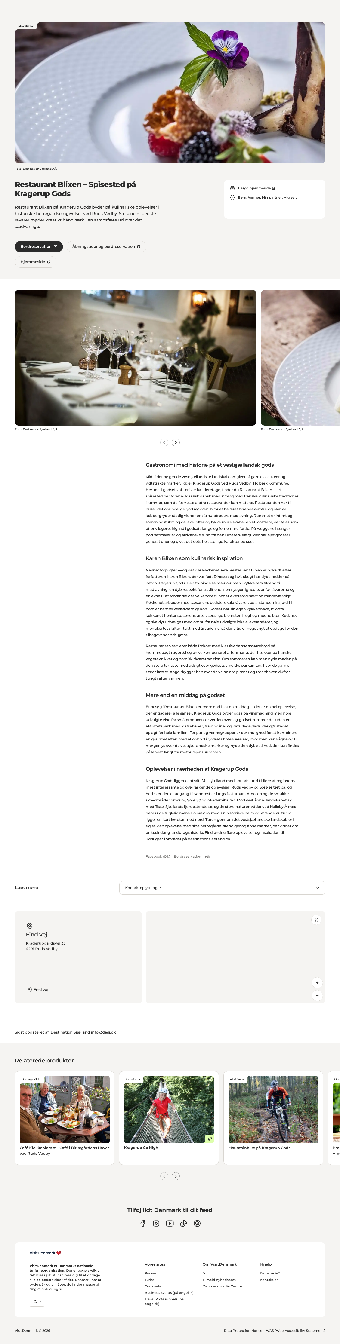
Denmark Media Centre (222, 1286)
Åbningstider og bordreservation (103, 246)
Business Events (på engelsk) (169, 1293)
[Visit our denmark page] (143, 1223)
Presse (150, 1273)
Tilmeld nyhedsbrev (219, 1280)
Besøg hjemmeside (254, 188)
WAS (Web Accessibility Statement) (295, 1331)
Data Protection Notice (243, 1331)
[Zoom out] (317, 995)
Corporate (153, 1286)
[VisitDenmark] (45, 1253)
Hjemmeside (33, 262)
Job (206, 1273)
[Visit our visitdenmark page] (170, 1223)
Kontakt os (269, 1280)
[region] (235, 957)
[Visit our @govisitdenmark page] (183, 1223)
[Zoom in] (317, 982)
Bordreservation (36, 246)
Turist (149, 1280)
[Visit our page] (156, 1223)
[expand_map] (316, 920)
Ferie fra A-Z (270, 1273)
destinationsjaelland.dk (209, 839)
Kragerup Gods (206, 483)
